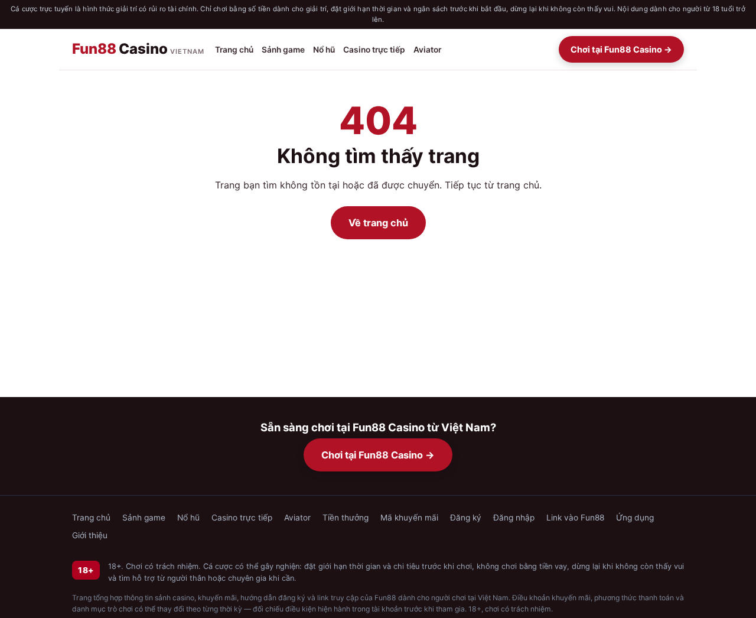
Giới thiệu (89, 535)
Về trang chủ (378, 223)
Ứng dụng (635, 517)
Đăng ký (465, 517)
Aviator (427, 49)
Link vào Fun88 (575, 517)
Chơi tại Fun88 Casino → (621, 49)
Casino (138, 48)
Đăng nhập (514, 517)
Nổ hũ (324, 49)
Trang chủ (234, 49)
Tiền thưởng (345, 517)
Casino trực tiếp (374, 49)
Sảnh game (283, 49)
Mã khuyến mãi (409, 517)
